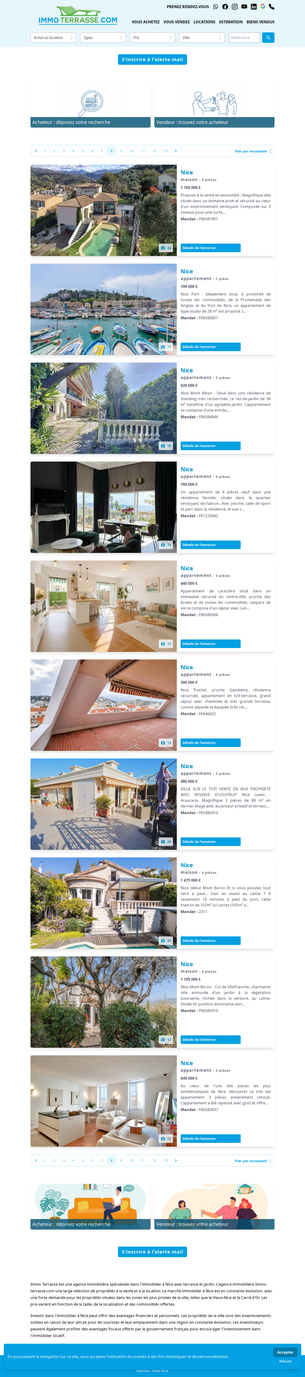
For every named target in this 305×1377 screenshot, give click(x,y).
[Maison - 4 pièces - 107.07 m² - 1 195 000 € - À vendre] (103, 1002)
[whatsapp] (216, 7)
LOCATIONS (204, 22)
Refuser (285, 1361)
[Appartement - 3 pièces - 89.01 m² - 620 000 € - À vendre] (103, 408)
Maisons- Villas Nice (152, 1370)
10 (131, 150)
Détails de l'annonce (199, 248)
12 (154, 150)
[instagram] (235, 7)
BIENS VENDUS (260, 22)
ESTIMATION (231, 22)
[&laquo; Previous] (35, 151)
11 (143, 150)
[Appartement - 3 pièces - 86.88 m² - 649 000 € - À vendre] (103, 1101)
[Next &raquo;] (176, 151)
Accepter (285, 1352)
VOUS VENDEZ (176, 22)
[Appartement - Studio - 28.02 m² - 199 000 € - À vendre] (103, 309)
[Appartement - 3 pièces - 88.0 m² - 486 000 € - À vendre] (103, 804)
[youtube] (244, 7)
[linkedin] (254, 7)
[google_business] (262, 7)
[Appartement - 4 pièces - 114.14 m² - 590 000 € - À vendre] (103, 705)
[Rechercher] (268, 37)
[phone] (271, 7)
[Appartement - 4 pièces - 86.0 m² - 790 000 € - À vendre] (103, 507)
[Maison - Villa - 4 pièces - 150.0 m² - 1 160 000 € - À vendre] (103, 210)
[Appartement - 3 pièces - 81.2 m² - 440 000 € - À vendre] (103, 606)
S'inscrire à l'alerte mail (152, 59)
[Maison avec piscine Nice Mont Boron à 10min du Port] (103, 903)
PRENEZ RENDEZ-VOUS (188, 6)
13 (166, 150)
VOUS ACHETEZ (146, 22)
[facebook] (225, 7)
